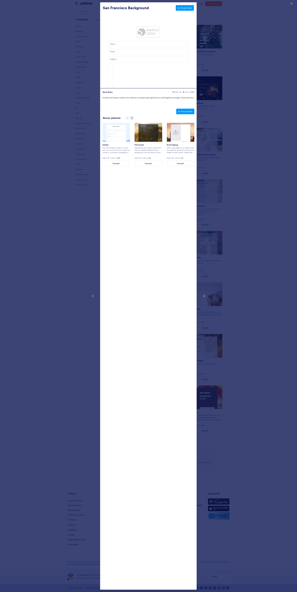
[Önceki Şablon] (93, 296)
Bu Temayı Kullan (185, 8)
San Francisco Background (126, 8)
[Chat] (116, 132)
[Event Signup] (180, 132)
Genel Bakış (107, 92)
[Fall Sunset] (148, 132)
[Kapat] (291, 3)
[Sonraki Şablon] (204, 296)
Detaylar (116, 163)
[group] (116, 144)
